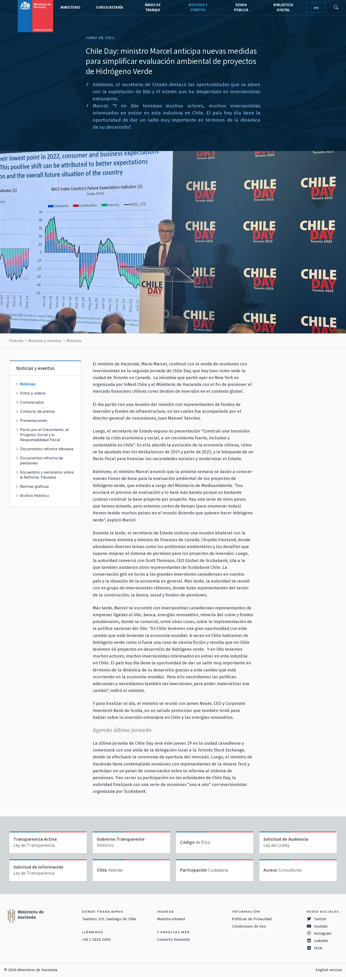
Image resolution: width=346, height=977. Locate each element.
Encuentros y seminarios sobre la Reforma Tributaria (47, 475)
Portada (16, 341)
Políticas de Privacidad (252, 919)
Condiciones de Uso (249, 926)
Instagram (323, 933)
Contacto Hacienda (173, 939)
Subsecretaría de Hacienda (109, 7)
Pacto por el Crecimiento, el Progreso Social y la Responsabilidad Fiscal (44, 434)
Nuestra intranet (171, 919)
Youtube (321, 926)
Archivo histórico (34, 495)
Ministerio (70, 7)
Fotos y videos (33, 393)
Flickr (318, 948)
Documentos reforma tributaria (46, 448)
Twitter (320, 919)
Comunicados (32, 402)
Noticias (74, 341)
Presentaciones (33, 420)
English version (329, 970)
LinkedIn (321, 940)
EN (316, 8)
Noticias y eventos (45, 341)
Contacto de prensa (37, 411)
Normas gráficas (34, 486)
